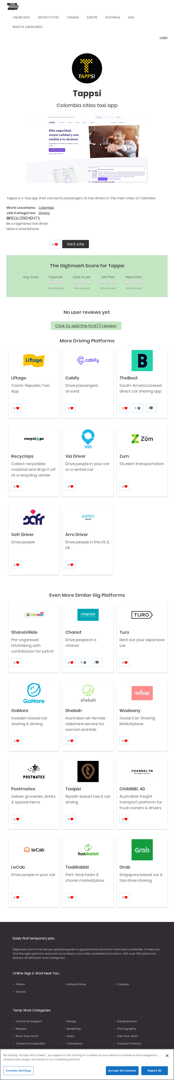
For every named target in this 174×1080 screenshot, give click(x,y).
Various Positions (129, 1043)
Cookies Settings (18, 1071)
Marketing (74, 1029)
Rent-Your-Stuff (27, 1036)
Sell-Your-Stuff (127, 1036)
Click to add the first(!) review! (86, 325)
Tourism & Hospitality (30, 1043)
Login (164, 37)
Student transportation (141, 463)
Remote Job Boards (27, 27)
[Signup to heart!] (56, 244)
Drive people (23, 542)
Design (71, 1021)
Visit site (75, 244)
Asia (131, 17)
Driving (44, 213)
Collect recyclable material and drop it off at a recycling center (33, 469)
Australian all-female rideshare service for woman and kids (85, 723)
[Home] (13, 6)
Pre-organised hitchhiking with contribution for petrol (32, 645)
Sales (70, 1036)
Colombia (46, 207)
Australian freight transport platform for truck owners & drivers (140, 802)
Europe (92, 17)
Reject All (154, 1071)
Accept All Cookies (122, 1071)
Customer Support (29, 1021)
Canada (73, 17)
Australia (112, 17)
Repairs (21, 1029)
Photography (126, 1029)
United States (48, 17)
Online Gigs (21, 17)
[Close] (167, 1055)
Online (20, 984)
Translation (74, 1043)
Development (127, 1021)
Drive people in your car (33, 874)
